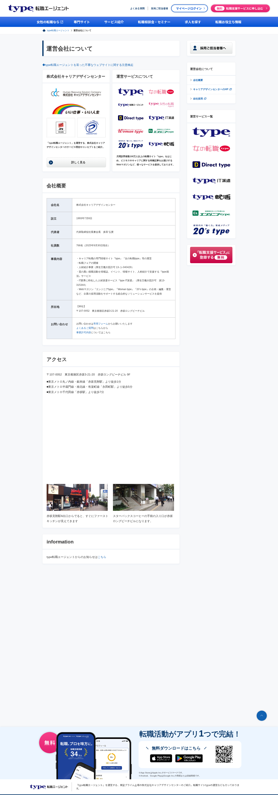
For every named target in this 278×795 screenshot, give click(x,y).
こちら (102, 557)
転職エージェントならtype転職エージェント (49, 787)
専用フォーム (100, 323)
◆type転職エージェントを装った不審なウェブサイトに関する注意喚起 (87, 64)
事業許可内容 (83, 332)
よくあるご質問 (84, 328)
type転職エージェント (58, 30)
